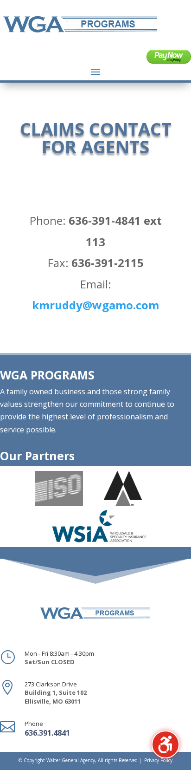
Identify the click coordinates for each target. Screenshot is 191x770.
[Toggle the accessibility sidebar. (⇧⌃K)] (165, 744)
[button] (95, 71)
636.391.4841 (47, 733)
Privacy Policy (158, 760)
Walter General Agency (70, 760)
